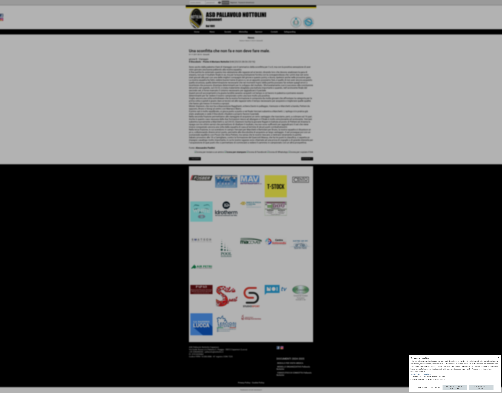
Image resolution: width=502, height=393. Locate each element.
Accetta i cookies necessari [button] (455, 387)
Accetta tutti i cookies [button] (481, 387)
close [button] (498, 357)
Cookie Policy (415, 374)
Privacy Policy (427, 374)
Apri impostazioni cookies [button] (429, 387)
